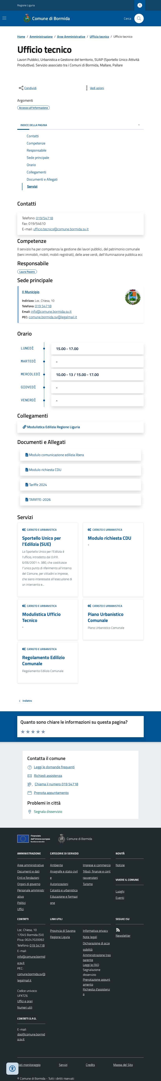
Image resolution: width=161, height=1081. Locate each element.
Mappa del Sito (123, 1064)
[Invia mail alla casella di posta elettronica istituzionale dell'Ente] (31, 959)
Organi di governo (28, 884)
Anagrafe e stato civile (64, 874)
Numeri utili (24, 1007)
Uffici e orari (25, 1001)
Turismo (88, 884)
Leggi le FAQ (91, 964)
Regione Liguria (26, 5)
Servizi (63, 1064)
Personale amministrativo (30, 893)
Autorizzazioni (59, 884)
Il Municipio (30, 291)
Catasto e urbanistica (64, 890)
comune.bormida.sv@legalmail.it (53, 317)
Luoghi (120, 891)
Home (21, 36)
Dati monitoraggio (28, 1064)
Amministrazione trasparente (97, 957)
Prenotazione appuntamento (96, 982)
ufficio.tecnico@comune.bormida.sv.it (61, 229)
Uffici (20, 909)
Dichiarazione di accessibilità (96, 946)
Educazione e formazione (64, 899)
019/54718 (44, 218)
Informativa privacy (95, 930)
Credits (90, 1064)
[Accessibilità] (12, 1068)
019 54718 (43, 306)
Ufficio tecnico (99, 36)
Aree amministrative (30, 865)
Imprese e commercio (97, 865)
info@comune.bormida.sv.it (51, 311)
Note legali (90, 937)
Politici (21, 902)
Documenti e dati (28, 871)
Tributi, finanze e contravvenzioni (97, 874)
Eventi (120, 897)
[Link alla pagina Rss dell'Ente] (118, 929)
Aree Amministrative (71, 36)
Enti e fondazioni (28, 877)
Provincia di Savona (62, 930)
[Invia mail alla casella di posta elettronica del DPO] (31, 1037)
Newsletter (123, 935)
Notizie (120, 865)
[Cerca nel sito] (137, 18)
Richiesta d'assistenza (96, 992)
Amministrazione (41, 36)
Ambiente (56, 865)
